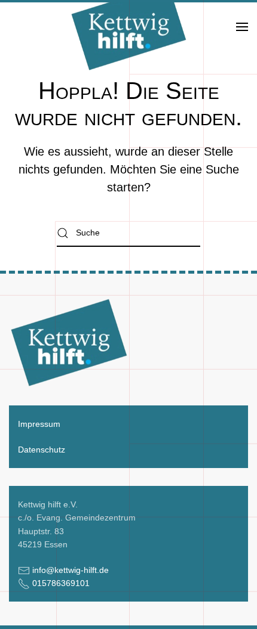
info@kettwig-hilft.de (70, 570)
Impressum (39, 424)
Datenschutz (41, 449)
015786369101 (61, 583)
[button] (242, 27)
